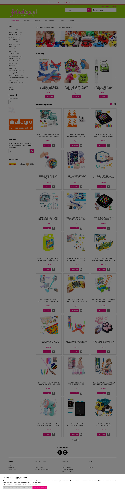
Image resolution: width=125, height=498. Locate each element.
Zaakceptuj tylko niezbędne (12, 487)
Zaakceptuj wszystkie (40, 487)
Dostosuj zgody (26, 487)
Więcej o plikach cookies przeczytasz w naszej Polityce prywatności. (20, 484)
